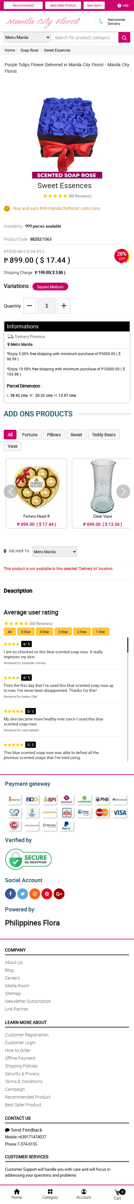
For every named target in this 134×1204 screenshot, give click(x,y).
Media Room (17, 986)
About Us (14, 962)
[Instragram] (34, 893)
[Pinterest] (46, 893)
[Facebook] (10, 893)
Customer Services (26, 1157)
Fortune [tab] (29, 435)
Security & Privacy (22, 1074)
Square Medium (50, 286)
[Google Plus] (59, 893)
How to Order (18, 1050)
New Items (94, 5)
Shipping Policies (21, 1066)
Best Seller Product (63, 5)
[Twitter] (22, 893)
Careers (12, 978)
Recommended (23, 5)
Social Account (23, 880)
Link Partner (16, 1009)
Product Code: (27, 239)
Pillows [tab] (54, 435)
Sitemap (13, 993)
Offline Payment (20, 1058)
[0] (117, 1192)
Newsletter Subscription (28, 1001)
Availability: (32, 226)
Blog (9, 970)
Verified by (18, 840)
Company (15, 950)
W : (41, 395)
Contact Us (18, 1118)
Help (125, 5)
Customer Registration (27, 1035)
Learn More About (26, 1022)
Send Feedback (26, 1130)
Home (10, 50)
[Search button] (124, 37)
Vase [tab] (12, 446)
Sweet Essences (57, 50)
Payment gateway (27, 783)
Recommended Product (27, 1097)
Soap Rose (29, 50)
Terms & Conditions (23, 1081)
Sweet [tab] (76, 435)
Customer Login (20, 1042)
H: (65, 395)
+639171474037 (32, 1137)
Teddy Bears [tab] (104, 435)
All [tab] (10, 435)
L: (17, 395)
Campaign (15, 1089)
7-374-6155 (27, 1144)
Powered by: (20, 909)
